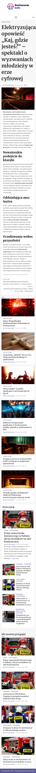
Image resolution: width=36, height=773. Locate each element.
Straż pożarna (13, 530)
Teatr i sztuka (6, 22)
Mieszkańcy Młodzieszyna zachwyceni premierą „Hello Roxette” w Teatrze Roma (17, 281)
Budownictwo (20, 609)
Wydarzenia (27, 564)
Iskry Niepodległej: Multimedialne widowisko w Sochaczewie (18, 307)
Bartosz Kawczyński (8, 85)
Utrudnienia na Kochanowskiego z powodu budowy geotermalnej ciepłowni (8, 616)
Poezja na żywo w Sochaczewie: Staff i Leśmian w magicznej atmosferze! (18, 445)
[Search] (33, 17)
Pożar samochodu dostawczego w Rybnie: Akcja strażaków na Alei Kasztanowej (18, 519)
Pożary (6, 530)
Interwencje (19, 564)
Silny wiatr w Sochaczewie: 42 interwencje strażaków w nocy (8, 599)
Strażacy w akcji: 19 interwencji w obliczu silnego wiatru (8, 584)
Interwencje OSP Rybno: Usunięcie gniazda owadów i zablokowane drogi (8, 569)
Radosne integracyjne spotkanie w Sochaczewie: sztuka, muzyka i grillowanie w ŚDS (18, 409)
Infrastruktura (21, 611)
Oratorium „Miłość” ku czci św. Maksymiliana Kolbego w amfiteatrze (18, 341)
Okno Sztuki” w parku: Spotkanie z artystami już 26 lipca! (18, 375)
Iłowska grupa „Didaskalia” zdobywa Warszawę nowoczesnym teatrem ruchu (18, 479)
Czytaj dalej (15, 558)
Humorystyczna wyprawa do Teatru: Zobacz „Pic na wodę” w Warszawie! (18, 288)
